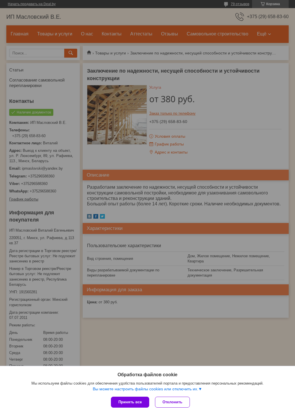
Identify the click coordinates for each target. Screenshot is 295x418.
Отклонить (172, 402)
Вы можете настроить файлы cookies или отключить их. (145, 389)
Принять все (130, 402)
